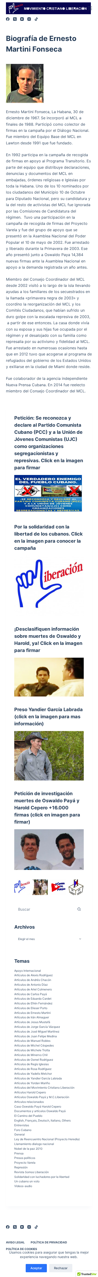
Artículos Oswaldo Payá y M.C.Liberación (41, 1097)
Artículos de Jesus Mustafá (32, 1022)
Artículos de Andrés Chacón (32, 980)
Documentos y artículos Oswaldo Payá (40, 1111)
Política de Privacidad (49, 1242)
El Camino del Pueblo (28, 1115)
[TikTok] (36, 19)
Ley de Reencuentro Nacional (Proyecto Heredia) (47, 1139)
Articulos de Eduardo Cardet (32, 998)
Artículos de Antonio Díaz (31, 984)
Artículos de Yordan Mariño (32, 1083)
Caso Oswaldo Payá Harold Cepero (37, 1106)
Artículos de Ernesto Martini (32, 1013)
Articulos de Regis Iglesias (31, 1064)
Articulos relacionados (29, 1102)
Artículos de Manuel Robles (32, 1040)
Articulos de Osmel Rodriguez (33, 1059)
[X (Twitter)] (15, 19)
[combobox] (45, 909)
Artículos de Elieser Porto (30, 1008)
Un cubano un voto (26, 1181)
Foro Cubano (22, 1130)
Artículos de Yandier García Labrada (38, 1078)
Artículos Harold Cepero (30, 1092)
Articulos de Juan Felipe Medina (35, 1036)
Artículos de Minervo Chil (31, 1055)
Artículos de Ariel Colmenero (33, 989)
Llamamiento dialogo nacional (34, 1144)
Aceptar (36, 1268)
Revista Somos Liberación (31, 1172)
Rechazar (61, 1268)
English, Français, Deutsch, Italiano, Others (42, 1120)
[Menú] (90, 8)
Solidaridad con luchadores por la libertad (41, 1177)
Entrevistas (21, 1125)
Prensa (19, 1153)
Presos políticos (24, 1158)
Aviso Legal (15, 1242)
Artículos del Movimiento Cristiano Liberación (44, 1087)
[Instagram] (29, 19)
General (19, 1134)
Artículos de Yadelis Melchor (33, 1073)
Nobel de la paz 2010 (28, 1148)
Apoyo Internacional (27, 970)
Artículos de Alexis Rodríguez (33, 975)
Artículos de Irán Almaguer (31, 1017)
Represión (21, 1167)
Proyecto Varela (24, 1162)
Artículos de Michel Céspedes (34, 1045)
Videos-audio (23, 1186)
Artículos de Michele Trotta (32, 1050)
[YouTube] (22, 19)
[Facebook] (8, 19)
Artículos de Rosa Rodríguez (33, 1069)
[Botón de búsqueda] (78, 909)
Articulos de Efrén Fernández (33, 1003)
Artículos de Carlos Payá (30, 994)
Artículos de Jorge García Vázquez (37, 1027)
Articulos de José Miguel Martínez (36, 1031)
